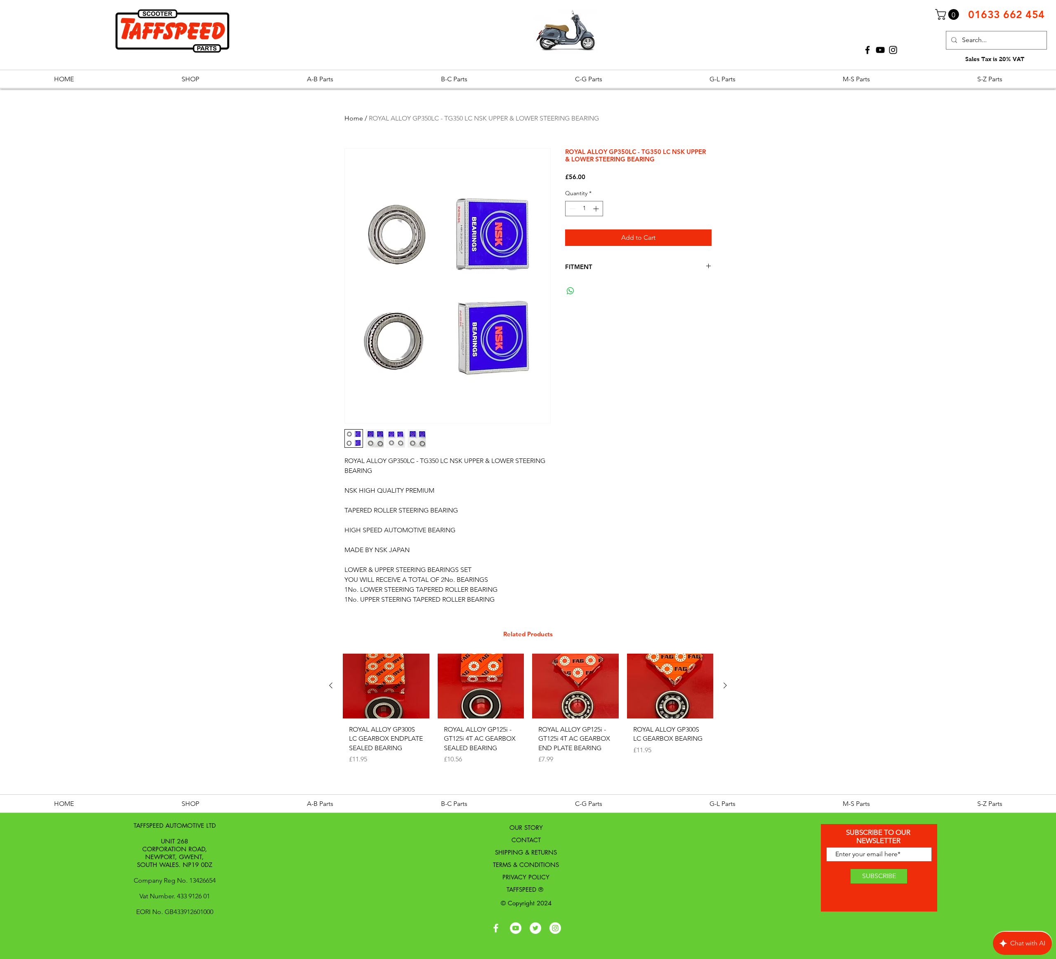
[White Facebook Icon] (496, 928)
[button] (948, 14)
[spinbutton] (584, 208)
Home (353, 118)
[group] (528, 721)
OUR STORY (526, 827)
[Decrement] (571, 208)
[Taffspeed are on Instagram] (555, 928)
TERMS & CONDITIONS (526, 865)
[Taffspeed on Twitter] (535, 928)
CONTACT (526, 840)
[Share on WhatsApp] (570, 291)
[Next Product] (725, 685)
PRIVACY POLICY (525, 877)
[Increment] (597, 208)
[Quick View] (386, 686)
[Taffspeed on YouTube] (515, 928)
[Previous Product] (331, 685)
